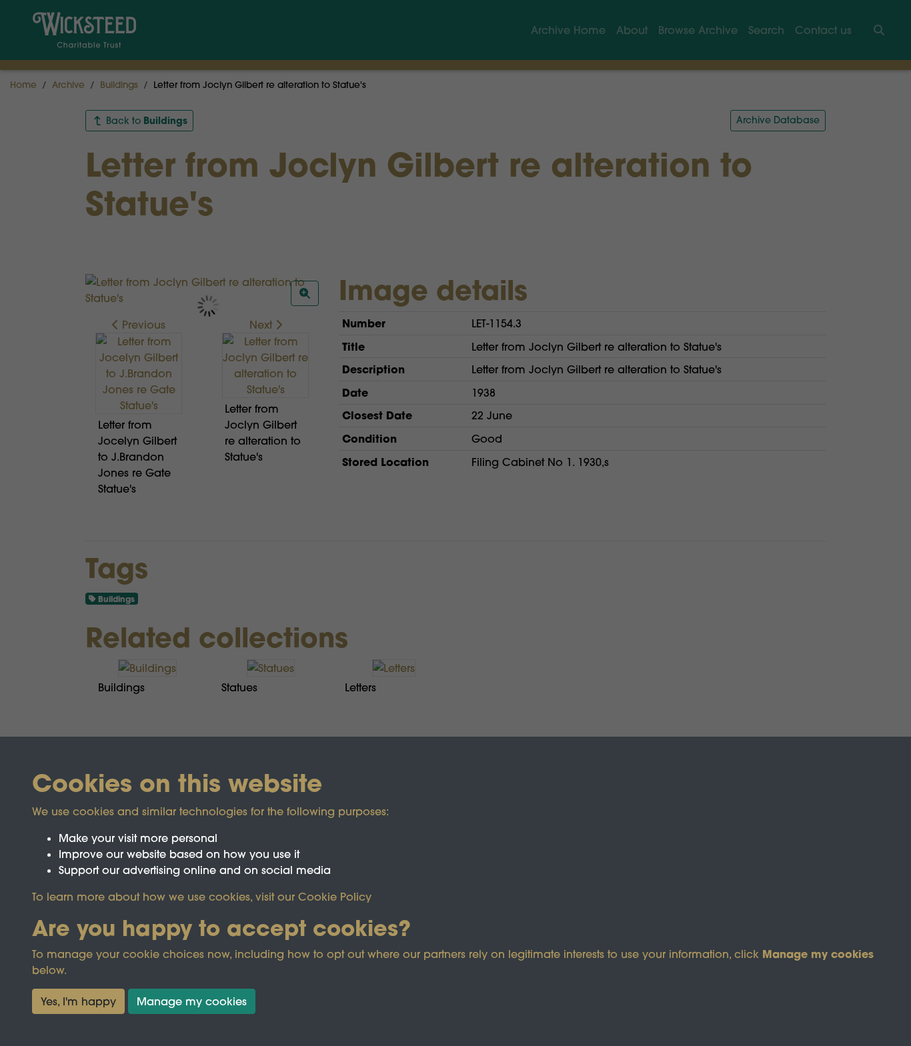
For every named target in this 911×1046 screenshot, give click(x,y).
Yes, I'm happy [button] (78, 1001)
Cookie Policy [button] (334, 896)
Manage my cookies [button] (192, 1001)
